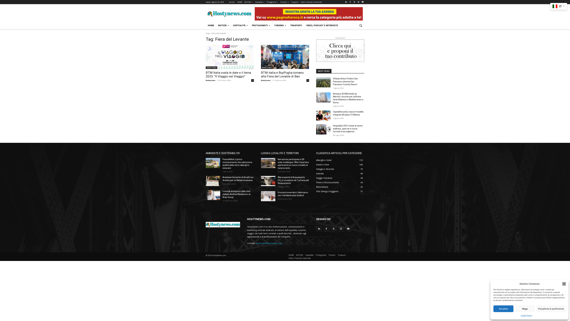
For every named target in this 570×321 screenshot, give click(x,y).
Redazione (210, 80)
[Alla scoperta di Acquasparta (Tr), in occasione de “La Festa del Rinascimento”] (268, 181)
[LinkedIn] (346, 2)
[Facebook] (350, 2)
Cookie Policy (526, 315)
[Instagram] (358, 2)
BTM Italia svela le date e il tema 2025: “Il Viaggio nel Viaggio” (228, 74)
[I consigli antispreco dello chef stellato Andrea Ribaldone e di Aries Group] (213, 195)
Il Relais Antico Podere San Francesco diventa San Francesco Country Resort (345, 81)
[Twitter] (354, 2)
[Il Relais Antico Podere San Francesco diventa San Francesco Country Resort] (323, 82)
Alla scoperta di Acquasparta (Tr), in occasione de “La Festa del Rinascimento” (293, 180)
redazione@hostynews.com (269, 243)
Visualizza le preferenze (551, 308)
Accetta (503, 308)
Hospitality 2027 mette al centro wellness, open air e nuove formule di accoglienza (348, 129)
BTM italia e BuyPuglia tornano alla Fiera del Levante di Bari (282, 74)
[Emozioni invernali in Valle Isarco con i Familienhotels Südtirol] (268, 196)
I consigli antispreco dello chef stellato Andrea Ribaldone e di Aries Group (236, 194)
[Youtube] (362, 2)
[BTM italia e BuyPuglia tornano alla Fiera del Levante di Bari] (285, 57)
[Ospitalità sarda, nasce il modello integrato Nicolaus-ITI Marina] (323, 115)
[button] (564, 283)
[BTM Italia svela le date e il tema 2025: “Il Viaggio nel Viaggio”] (230, 57)
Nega (525, 308)
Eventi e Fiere (211, 68)
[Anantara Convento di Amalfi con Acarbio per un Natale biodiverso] (213, 181)
